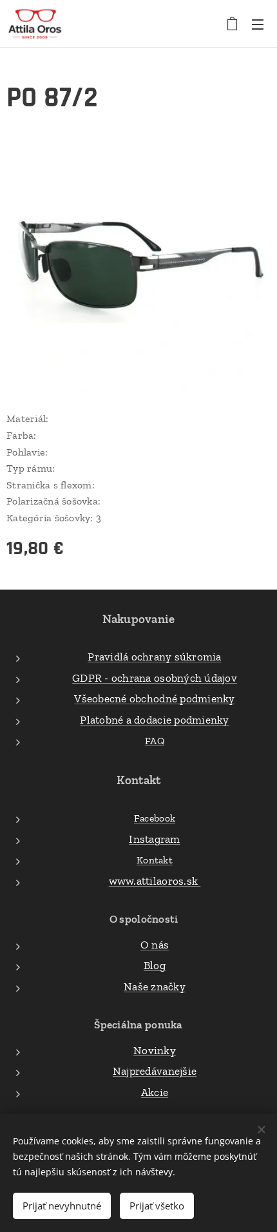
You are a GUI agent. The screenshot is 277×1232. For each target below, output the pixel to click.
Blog (155, 965)
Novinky (154, 1050)
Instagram (154, 839)
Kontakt (155, 860)
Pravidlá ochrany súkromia (154, 656)
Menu (258, 24)
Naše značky (155, 986)
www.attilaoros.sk (155, 880)
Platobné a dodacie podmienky (154, 719)
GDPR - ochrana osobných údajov (154, 677)
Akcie (154, 1092)
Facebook (154, 818)
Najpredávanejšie (154, 1070)
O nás (154, 944)
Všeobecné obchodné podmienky (154, 698)
